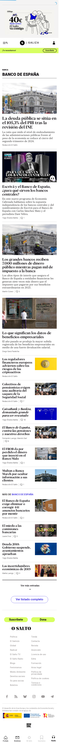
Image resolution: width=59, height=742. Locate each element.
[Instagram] (33, 698)
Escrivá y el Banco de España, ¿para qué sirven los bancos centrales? (26, 190)
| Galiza (31, 42)
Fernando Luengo (9, 438)
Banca (5, 68)
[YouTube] (41, 698)
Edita (32, 659)
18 (24, 420)
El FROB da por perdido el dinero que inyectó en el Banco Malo (14, 454)
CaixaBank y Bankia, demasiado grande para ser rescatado (15, 411)
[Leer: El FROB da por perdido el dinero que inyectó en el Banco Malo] (44, 454)
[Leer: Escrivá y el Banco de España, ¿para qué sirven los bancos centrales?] (28, 167)
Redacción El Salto (9, 145)
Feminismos (15, 667)
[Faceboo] (6, 698)
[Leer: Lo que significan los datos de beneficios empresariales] (28, 311)
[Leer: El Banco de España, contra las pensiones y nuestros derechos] (44, 432)
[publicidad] (28, 22)
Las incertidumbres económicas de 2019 (16, 568)
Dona (41, 619)
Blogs (12, 663)
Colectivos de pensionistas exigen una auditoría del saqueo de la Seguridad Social (16, 387)
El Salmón (14, 641)
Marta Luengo (7, 573)
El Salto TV (15, 654)
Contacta (34, 641)
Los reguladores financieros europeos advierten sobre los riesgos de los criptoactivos (16, 363)
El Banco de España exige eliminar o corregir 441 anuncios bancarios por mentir (16, 507)
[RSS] (15, 698)
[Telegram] (50, 698)
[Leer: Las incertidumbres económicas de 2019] (44, 571)
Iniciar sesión (51, 41)
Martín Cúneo (7, 289)
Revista (33, 646)
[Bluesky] (24, 698)
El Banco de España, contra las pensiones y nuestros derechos (16, 431)
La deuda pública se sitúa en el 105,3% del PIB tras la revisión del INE (27, 120)
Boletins (14, 685)
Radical (13, 650)
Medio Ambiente (17, 672)
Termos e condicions (35, 686)
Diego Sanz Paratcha (10, 348)
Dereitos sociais (17, 676)
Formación (35, 663)
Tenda (33, 637)
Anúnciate (35, 650)
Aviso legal (35, 667)
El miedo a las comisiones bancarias (11, 529)
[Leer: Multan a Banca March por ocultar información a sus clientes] (44, 475)
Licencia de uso (37, 654)
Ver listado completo (28, 599)
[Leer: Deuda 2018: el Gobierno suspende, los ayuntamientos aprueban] (44, 549)
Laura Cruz (6, 536)
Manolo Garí (22, 438)
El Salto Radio (16, 659)
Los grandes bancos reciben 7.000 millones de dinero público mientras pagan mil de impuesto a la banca (27, 263)
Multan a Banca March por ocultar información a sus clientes (15, 475)
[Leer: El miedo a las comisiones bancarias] (44, 530)
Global (13, 646)
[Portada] (22, 41)
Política (13, 637)
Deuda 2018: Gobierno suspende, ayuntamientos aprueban (16, 549)
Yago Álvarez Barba (10, 217)
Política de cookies (35, 679)
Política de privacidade (35, 673)
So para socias (17, 681)
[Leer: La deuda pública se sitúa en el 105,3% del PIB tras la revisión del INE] (28, 96)
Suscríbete (47, 49)
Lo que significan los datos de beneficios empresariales (26, 332)
